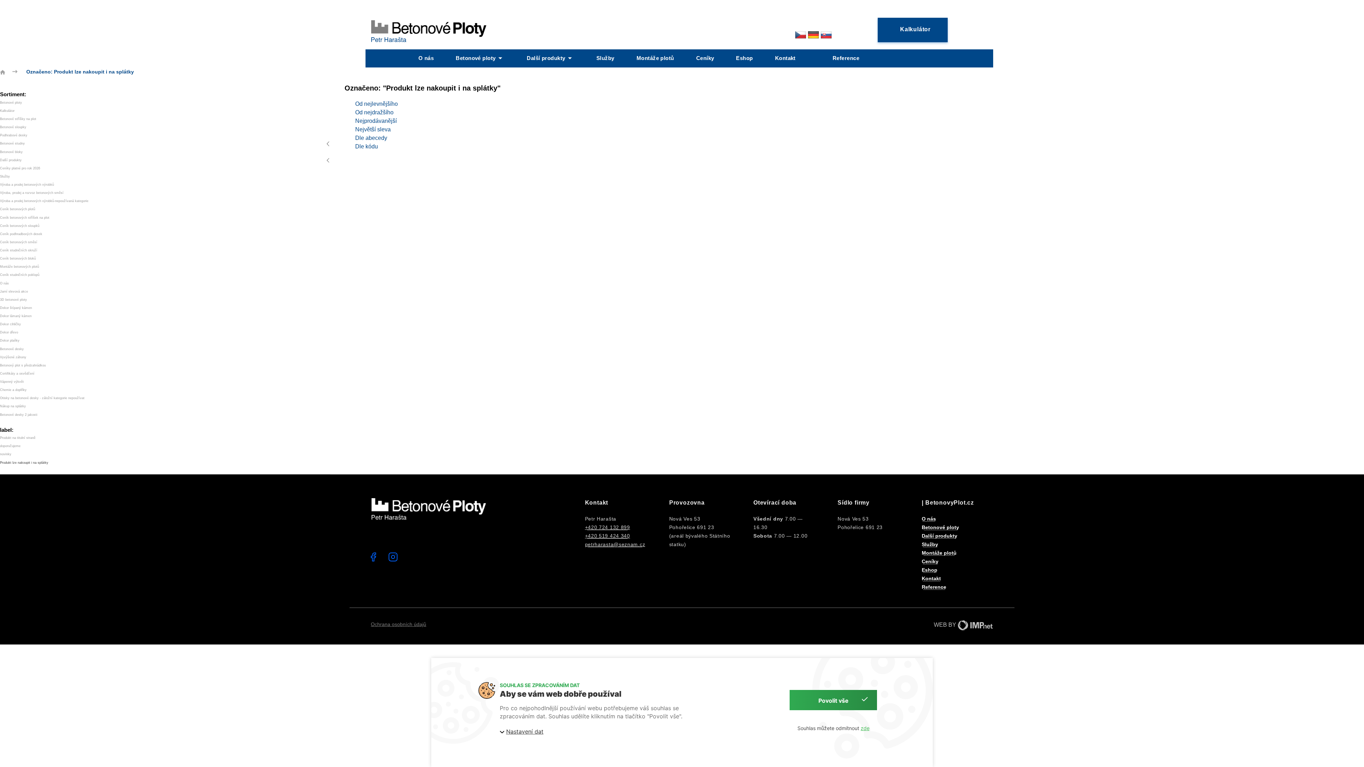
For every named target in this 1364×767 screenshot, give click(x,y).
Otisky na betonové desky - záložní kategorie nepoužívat (42, 398)
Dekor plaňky (10, 340)
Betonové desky (12, 349)
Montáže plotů (655, 58)
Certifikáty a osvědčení (17, 373)
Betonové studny (12, 143)
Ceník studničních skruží (18, 250)
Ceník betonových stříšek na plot (24, 217)
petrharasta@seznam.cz (615, 544)
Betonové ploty (476, 58)
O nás (426, 58)
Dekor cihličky (10, 324)
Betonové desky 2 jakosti (18, 415)
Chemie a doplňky (13, 390)
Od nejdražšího (374, 112)
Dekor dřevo (9, 332)
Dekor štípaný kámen (16, 308)
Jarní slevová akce (14, 291)
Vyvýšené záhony (13, 357)
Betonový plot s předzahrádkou (23, 365)
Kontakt (785, 58)
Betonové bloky (11, 152)
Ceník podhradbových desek (21, 234)
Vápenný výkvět (12, 382)
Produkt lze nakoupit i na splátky (24, 462)
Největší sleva (373, 129)
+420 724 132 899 (607, 527)
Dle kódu (366, 146)
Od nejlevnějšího (376, 104)
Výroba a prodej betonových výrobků (27, 184)
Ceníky (705, 58)
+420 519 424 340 (607, 536)
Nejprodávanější (376, 121)
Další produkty (546, 58)
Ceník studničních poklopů (19, 275)
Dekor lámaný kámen (16, 316)
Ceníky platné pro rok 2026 (20, 168)
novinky (5, 454)
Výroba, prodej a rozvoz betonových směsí (32, 193)
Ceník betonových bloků (18, 258)
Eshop (744, 58)
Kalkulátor (7, 111)
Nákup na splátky (13, 406)
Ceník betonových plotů (17, 209)
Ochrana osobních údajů (398, 624)
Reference (846, 58)
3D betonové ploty (13, 299)
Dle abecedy (371, 138)
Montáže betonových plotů (19, 266)
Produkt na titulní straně (18, 438)
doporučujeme (10, 446)
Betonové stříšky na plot (18, 119)
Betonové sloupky (13, 127)
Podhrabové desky (13, 135)
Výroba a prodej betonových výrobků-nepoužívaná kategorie (44, 201)
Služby (605, 58)
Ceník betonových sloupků (19, 226)
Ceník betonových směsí (18, 242)
